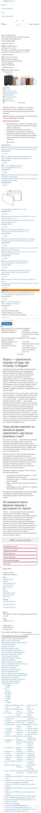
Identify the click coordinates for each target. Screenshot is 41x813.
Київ (18, 640)
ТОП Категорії (6, 636)
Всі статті (20, 354)
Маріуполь (21, 639)
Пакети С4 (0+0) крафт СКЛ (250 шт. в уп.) (14, 231)
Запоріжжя (15, 677)
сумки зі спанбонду (19, 729)
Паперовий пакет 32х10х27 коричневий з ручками (20, 796)
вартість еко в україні (10, 550)
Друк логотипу (8, 701)
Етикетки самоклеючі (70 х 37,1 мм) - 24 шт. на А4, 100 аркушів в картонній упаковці (18, 253)
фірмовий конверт (8, 758)
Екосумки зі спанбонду (12, 803)
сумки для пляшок (8, 733)
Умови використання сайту (31, 634)
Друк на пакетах (6, 662)
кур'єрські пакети (10, 736)
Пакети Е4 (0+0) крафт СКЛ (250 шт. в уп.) (18, 807)
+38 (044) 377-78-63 (9, 601)
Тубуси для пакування (8, 658)
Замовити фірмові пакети (9, 673)
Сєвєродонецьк (22, 673)
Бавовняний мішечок (7, 683)
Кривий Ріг (12, 644)
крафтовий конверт (30, 748)
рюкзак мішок (9, 724)
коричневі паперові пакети (32, 718)
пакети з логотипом (30, 768)
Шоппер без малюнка (8, 681)
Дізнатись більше (8, 43)
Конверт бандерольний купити (10, 664)
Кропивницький (22, 675)
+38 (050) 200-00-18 (9, 604)
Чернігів (16, 666)
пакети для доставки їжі (31, 721)
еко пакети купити (19, 714)
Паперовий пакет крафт (8, 654)
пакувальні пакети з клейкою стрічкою (21, 742)
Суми (16, 671)
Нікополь (19, 654)
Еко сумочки (5, 644)
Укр (17, 20)
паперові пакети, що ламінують (10, 718)
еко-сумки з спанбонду (8, 729)
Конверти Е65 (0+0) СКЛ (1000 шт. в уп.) (14, 209)
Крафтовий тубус (6, 677)
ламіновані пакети (30, 714)
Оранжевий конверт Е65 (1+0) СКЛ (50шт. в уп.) (20, 809)
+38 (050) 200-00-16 (9, 607)
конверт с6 (30, 751)
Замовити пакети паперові (9, 639)
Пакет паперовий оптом (8, 652)
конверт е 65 (9, 747)
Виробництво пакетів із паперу (10, 642)
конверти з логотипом (19, 758)
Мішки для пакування (8, 648)
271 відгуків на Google (22, 540)
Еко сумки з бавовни (7, 666)
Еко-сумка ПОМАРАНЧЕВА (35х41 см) (17, 805)
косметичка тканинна (19, 733)
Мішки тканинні (6, 667)
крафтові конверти (19, 748)
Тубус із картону (6, 656)
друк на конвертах (19, 766)
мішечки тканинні (32, 730)
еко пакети (8, 713)
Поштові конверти (8, 697)
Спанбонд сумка (6, 660)
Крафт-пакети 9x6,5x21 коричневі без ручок (15, 272)
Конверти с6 (5, 646)
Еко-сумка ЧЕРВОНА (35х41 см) (11, 168)
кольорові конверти (30, 745)
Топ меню (15, 636)
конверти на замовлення (31, 754)
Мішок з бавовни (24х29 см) (10, 304)
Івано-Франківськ (17, 662)
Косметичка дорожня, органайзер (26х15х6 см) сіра (17, 294)
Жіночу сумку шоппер (8, 669)
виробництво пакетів (10, 546)
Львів (23, 679)
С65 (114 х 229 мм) (11, 801)
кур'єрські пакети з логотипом (21, 771)
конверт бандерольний (31, 737)
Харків (17, 648)
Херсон (20, 650)
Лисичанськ (24, 664)
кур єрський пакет (9, 553)
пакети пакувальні (10, 557)
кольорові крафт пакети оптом (21, 721)
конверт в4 (30, 759)
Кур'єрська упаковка (8, 693)
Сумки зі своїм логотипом (9, 675)
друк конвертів (31, 765)
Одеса (17, 683)
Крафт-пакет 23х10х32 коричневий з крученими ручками (19, 149)
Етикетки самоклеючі (7, 671)
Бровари (18, 681)
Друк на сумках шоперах (9, 640)
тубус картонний (32, 732)
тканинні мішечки (32, 728)
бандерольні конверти (9, 741)
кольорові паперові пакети (10, 721)
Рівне (13, 660)
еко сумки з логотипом (30, 762)
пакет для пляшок (30, 710)
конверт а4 (8, 751)
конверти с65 (31, 757)
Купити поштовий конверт (9, 650)
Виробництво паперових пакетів (11, 679)
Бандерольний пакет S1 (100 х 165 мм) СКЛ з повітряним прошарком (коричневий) (19, 781)
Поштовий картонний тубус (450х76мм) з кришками (17, 241)
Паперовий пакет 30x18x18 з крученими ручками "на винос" (20, 283)
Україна (13, 667)
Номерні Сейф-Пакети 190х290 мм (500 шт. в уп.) (21, 799)
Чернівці (18, 658)
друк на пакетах (10, 771)
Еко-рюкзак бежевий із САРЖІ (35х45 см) (14, 263)
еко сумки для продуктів (11, 560)
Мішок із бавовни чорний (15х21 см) (16, 811)
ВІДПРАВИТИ (7, 324)
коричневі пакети (21, 717)
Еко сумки (7, 690)
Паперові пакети (8, 686)
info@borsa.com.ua (8, 1)
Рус (23, 20)
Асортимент (24, 636)
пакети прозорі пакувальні (31, 741)
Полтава (12, 646)
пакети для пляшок (19, 710)
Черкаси (17, 669)
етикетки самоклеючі (8, 754)
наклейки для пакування (20, 754)
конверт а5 (19, 751)
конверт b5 (19, 761)
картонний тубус (32, 734)
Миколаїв (15, 656)
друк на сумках (10, 765)
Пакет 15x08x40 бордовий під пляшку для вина (16, 158)
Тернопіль (24, 642)
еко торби (7, 564)
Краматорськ (21, 652)
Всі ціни (5, 153)
